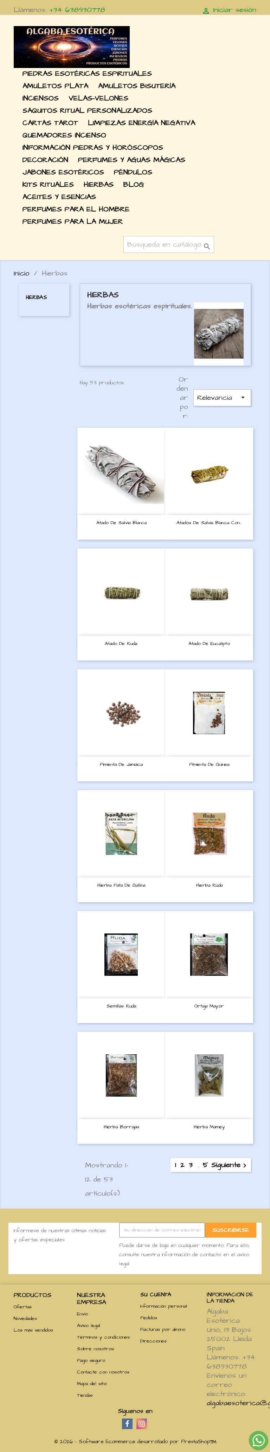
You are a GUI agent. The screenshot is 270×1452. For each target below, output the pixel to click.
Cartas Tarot (50, 123)
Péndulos (133, 172)
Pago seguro (91, 1360)
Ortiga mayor (209, 1006)
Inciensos (40, 98)
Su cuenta (155, 1294)
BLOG (133, 184)
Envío (82, 1313)
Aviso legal (88, 1325)
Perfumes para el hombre (76, 209)
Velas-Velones (98, 98)
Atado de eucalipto (209, 643)
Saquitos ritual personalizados (87, 110)
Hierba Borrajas (121, 1126)
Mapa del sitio (92, 1383)
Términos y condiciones (103, 1337)
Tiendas (85, 1395)
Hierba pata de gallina (121, 885)
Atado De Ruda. (121, 643)
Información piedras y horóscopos (92, 147)
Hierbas (99, 184)
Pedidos (148, 1317)
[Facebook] (127, 1424)
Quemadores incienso (64, 135)
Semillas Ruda (121, 1006)
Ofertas (23, 1306)
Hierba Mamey (209, 1126)
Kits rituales (48, 184)
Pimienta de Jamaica (121, 764)
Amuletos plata (55, 86)
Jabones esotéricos (63, 172)
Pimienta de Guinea (209, 764)
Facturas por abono (162, 1329)
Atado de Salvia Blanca (121, 522)
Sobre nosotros (95, 1348)
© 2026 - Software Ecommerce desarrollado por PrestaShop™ (135, 1441)
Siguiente (230, 1165)
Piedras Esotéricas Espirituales (87, 73)
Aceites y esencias (59, 197)
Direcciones (153, 1341)
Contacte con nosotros (103, 1372)
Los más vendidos (33, 1330)
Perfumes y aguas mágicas (131, 160)
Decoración (45, 160)
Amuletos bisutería (136, 86)
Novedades (25, 1318)
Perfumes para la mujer (72, 221)
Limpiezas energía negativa (141, 123)
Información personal (163, 1306)
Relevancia (222, 397)
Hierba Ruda (209, 885)
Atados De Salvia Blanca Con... (209, 522)
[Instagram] (141, 1424)
